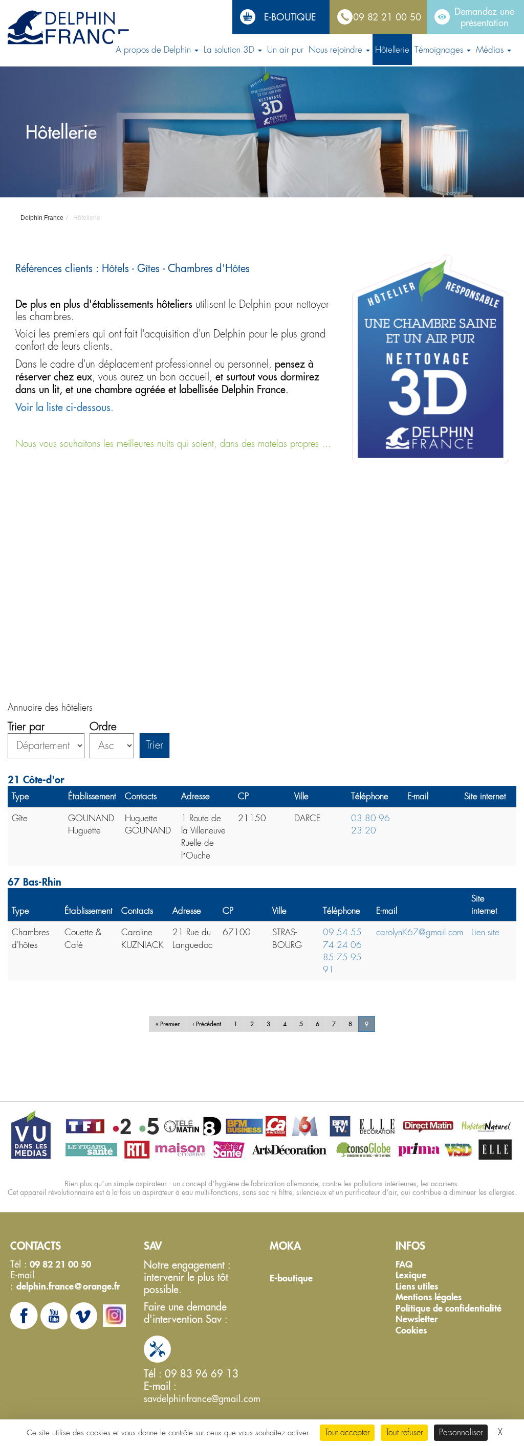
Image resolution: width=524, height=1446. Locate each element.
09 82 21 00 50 (387, 17)
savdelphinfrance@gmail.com (202, 1398)
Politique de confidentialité (448, 1308)
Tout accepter (347, 1432)
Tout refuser (404, 1432)
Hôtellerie (392, 49)
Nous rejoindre (337, 49)
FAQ (404, 1264)
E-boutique (291, 1278)
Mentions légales (429, 1297)
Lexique (411, 1275)
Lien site (485, 932)
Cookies (411, 1330)
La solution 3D (230, 49)
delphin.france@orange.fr (68, 1286)
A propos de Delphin (154, 49)
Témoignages (440, 49)
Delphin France (41, 217)
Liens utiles (417, 1286)
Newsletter (417, 1319)
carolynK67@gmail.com (419, 932)
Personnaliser (461, 1432)
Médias (491, 49)
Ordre (103, 726)
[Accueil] (69, 28)
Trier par (26, 726)
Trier (154, 745)
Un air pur (285, 49)
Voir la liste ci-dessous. (64, 407)
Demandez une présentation (484, 17)
